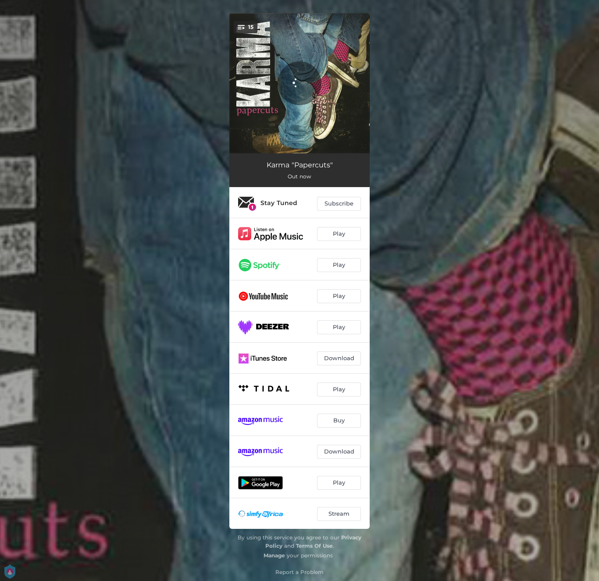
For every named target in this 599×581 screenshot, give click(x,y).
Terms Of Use (314, 545)
